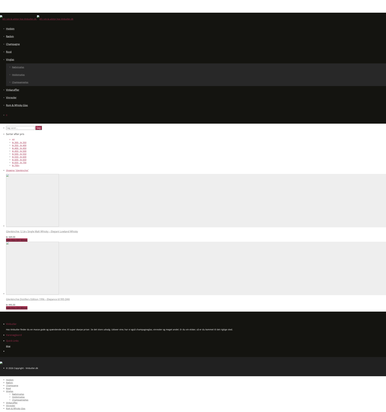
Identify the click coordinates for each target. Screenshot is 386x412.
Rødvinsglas (18, 67)
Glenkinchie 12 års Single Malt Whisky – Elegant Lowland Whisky (42, 231)
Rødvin (10, 36)
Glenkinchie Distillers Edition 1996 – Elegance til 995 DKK (38, 299)
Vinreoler (11, 97)
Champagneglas (20, 82)
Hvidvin (10, 28)
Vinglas (10, 59)
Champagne (13, 44)
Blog (8, 346)
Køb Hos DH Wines (16, 240)
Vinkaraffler (12, 89)
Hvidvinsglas (18, 74)
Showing (17, 170)
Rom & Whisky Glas (17, 105)
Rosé (9, 51)
